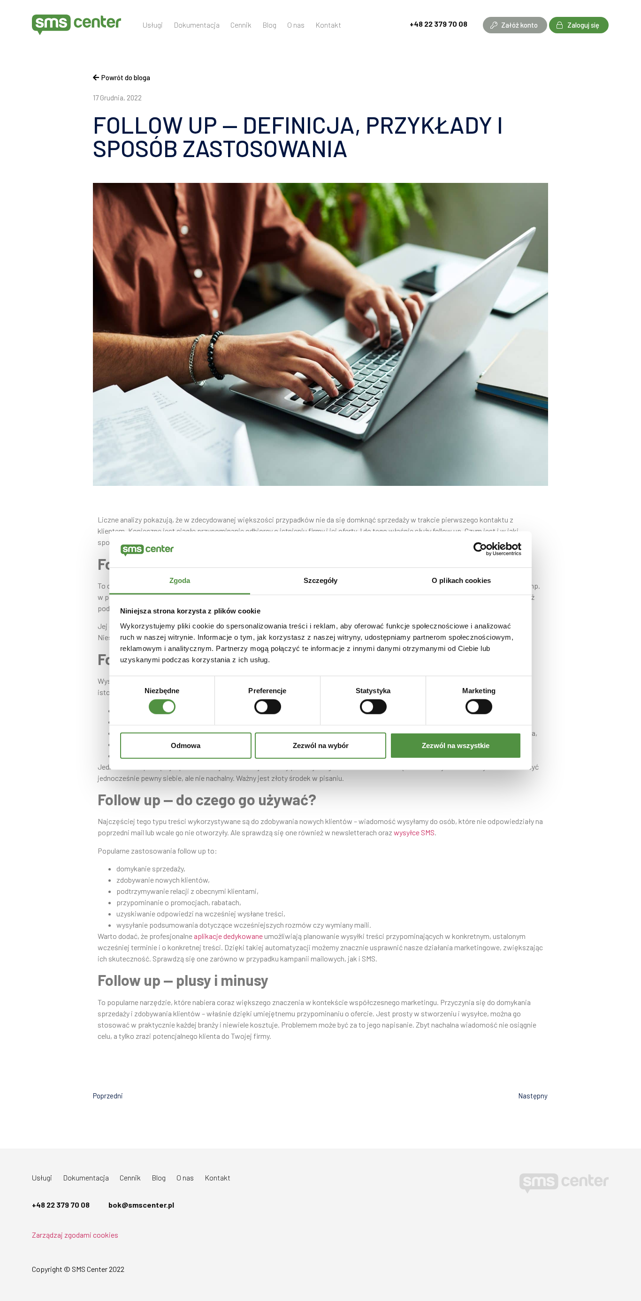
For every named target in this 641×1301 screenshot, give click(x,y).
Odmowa (185, 745)
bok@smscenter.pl (141, 1204)
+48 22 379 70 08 (438, 23)
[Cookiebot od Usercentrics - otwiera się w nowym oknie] (480, 549)
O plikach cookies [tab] (461, 580)
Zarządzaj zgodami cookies (75, 1234)
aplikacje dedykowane (228, 935)
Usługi (153, 24)
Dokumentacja (197, 24)
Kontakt (328, 24)
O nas (296, 24)
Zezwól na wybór (321, 745)
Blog (269, 24)
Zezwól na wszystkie (455, 745)
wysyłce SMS (414, 832)
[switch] (267, 706)
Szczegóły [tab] (321, 580)
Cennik (241, 24)
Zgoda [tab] (180, 580)
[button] (515, 25)
